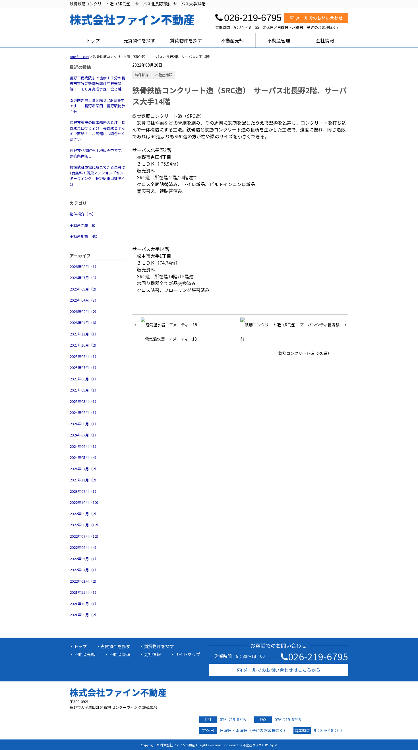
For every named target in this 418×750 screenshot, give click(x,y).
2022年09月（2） (84, 513)
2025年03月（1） (84, 401)
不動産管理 (278, 40)
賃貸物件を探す (186, 40)
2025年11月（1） (84, 334)
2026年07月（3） (84, 277)
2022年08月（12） (85, 525)
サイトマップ (187, 654)
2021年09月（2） (84, 614)
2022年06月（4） (84, 547)
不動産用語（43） (85, 236)
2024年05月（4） (84, 457)
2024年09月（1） (84, 412)
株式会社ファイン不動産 (118, 692)
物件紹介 (142, 74)
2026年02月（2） (84, 311)
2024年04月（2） (84, 468)
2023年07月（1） (84, 491)
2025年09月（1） (84, 356)
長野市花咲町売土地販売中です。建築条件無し (97, 153)
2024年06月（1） (84, 446)
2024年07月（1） (84, 435)
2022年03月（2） (84, 581)
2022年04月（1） (84, 569)
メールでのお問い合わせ (319, 18)
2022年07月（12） (85, 536)
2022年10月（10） (85, 502)
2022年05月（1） (84, 558)
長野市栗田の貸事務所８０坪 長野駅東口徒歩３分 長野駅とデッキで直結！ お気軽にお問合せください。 (97, 131)
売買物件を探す (139, 40)
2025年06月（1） (84, 379)
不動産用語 (163, 74)
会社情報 (325, 40)
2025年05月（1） (84, 390)
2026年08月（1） (84, 266)
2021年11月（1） (84, 592)
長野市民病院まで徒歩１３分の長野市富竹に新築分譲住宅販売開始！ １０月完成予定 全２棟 (97, 83)
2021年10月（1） (84, 603)
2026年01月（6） (84, 322)
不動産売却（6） (84, 225)
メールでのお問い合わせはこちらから (281, 669)
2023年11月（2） (84, 480)
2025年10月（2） (84, 345)
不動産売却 (232, 40)
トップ (93, 40)
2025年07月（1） (84, 367)
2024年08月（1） (84, 423)
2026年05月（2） (84, 289)
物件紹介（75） (83, 214)
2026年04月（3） (84, 300)
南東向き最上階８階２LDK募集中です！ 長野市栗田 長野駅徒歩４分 (97, 106)
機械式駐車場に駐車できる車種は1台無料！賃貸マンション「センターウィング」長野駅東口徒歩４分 (97, 175)
